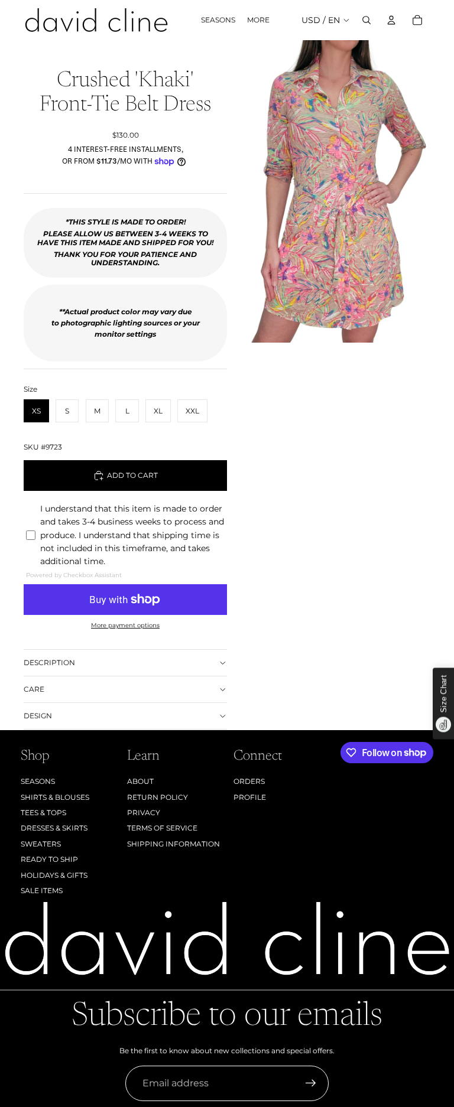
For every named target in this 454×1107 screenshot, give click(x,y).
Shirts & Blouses (55, 797)
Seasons (38, 781)
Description (49, 662)
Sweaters (41, 843)
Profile (250, 797)
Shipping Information (173, 843)
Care (34, 689)
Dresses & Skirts (54, 827)
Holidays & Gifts (54, 875)
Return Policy (157, 797)
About (140, 781)
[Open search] (367, 20)
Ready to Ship (49, 859)
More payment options (125, 625)
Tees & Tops (43, 812)
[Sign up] (311, 1083)
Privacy (143, 812)
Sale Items (42, 890)
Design (38, 715)
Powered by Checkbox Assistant (74, 575)
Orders (249, 781)
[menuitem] (258, 20)
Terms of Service (162, 827)
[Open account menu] (391, 20)
